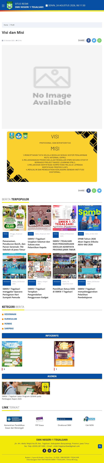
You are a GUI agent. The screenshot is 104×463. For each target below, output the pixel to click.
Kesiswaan (7, 281)
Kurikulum (82, 281)
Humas (6, 234)
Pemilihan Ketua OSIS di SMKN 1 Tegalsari (64, 290)
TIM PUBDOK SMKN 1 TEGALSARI (53, 460)
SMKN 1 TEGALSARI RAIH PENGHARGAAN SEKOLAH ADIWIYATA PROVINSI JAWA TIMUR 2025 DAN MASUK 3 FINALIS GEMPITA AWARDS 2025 (64, 250)
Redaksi (28, 457)
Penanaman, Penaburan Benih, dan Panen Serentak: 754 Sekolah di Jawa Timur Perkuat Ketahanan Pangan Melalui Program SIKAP (14, 250)
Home (6, 25)
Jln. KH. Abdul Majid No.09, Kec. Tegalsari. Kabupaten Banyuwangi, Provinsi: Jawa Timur (52, 443)
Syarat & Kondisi (38, 457)
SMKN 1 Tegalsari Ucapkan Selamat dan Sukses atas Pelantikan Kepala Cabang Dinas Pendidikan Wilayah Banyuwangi (39, 247)
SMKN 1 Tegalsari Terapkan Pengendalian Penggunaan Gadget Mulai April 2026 (38, 294)
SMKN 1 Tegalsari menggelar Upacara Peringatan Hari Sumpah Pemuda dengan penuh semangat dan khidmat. (12, 297)
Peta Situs (49, 457)
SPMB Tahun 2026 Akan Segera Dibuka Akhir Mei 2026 (88, 241)
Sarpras (9, 328)
